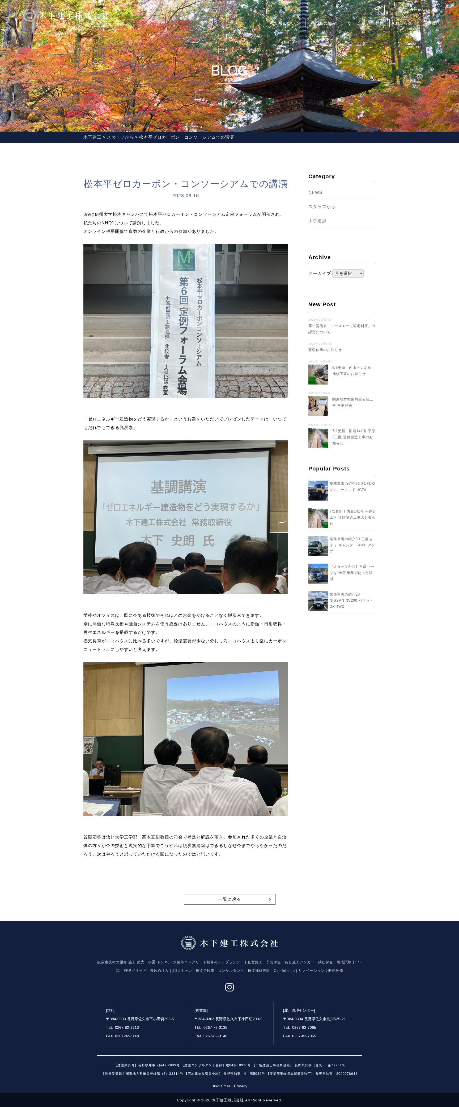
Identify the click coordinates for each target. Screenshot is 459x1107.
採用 (380, 23)
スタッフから (321, 206)
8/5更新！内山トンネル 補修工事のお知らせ (341, 368)
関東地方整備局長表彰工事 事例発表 (340, 399)
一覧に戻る (229, 899)
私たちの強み (323, 23)
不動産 (429, 23)
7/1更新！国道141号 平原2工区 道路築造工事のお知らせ (353, 517)
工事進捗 (317, 220)
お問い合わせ (410, 10)
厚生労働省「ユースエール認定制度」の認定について (341, 326)
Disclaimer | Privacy (229, 1086)
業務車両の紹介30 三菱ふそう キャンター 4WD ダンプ (352, 545)
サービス (355, 23)
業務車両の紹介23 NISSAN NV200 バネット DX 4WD (351, 600)
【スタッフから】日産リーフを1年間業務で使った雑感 (352, 573)
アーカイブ (319, 273)
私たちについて (285, 23)
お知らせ (403, 23)
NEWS (315, 192)
